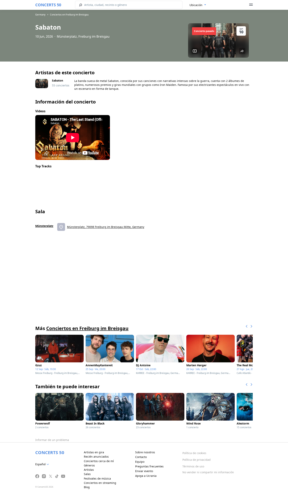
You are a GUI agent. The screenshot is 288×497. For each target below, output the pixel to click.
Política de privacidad (196, 460)
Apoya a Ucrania (146, 476)
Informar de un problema (52, 440)
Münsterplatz (44, 226)
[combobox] (197, 5)
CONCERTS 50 (48, 4)
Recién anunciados (96, 456)
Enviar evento (144, 471)
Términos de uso (193, 466)
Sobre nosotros (145, 452)
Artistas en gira (94, 452)
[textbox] (43, 464)
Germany (40, 14)
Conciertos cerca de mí (99, 461)
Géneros (89, 465)
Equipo (139, 461)
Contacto (141, 457)
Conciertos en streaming (100, 483)
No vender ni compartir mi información (208, 472)
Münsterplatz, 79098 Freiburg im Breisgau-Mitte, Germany (105, 227)
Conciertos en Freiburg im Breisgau (69, 14)
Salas (87, 474)
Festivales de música (97, 478)
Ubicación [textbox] (195, 5)
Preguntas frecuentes (149, 466)
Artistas (89, 470)
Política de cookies (194, 453)
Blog (87, 487)
